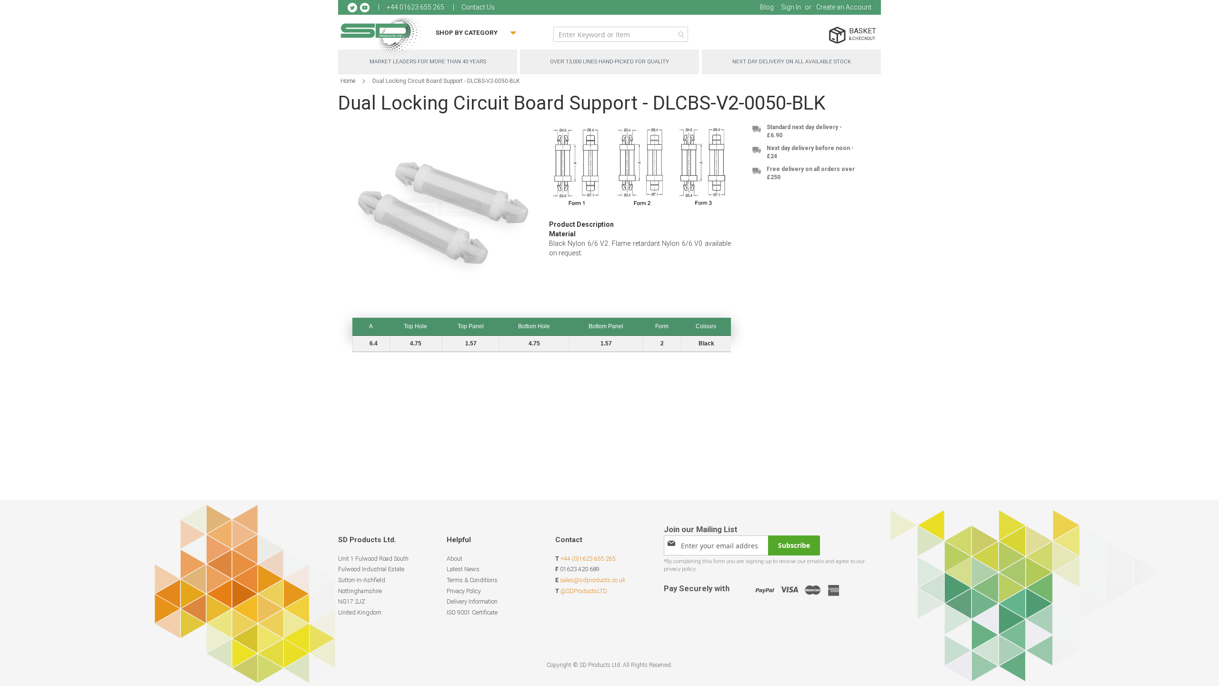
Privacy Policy (464, 591)
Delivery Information (472, 601)
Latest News (463, 569)
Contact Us (478, 7)
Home (347, 81)
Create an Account (843, 7)
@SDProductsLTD (583, 591)
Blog (767, 7)
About (454, 558)
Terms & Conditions (472, 580)
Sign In (791, 7)
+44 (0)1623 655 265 (587, 558)
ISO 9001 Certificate (472, 612)
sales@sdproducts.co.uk (592, 580)
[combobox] (620, 34)
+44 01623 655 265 (415, 7)
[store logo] (380, 35)
